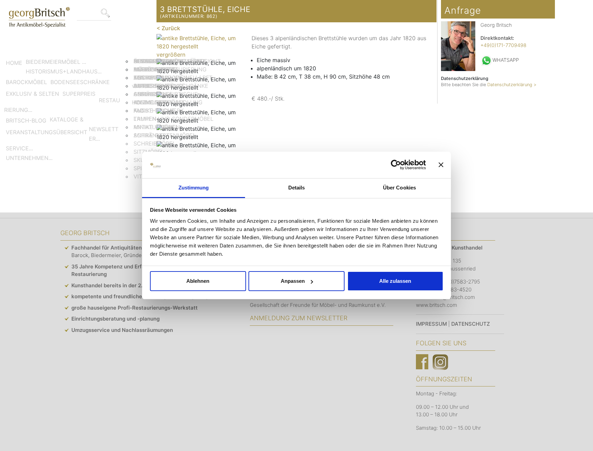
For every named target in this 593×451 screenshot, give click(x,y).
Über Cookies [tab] (399, 187)
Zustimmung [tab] (193, 187)
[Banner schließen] (441, 165)
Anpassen (293, 281)
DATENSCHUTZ (470, 324)
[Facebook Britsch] (422, 361)
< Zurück (168, 28)
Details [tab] (296, 187)
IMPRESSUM (431, 324)
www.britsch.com (436, 305)
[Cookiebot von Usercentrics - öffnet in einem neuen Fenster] (396, 165)
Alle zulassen (395, 281)
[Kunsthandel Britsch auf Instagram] (440, 361)
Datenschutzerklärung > (511, 84)
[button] (56, 62)
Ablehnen (197, 281)
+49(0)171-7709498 (503, 45)
